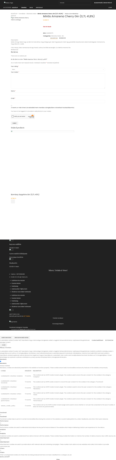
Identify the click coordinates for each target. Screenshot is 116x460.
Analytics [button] (3, 429)
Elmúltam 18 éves (6, 337)
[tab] (54, 38)
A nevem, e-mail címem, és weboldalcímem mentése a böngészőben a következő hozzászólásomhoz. (42, 108)
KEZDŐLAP (14, 14)
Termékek (22, 14)
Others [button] (2, 448)
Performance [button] (4, 421)
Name (13, 91)
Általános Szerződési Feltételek (21, 292)
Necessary (3, 363)
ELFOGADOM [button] (109, 340)
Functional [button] (3, 412)
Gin (63, 36)
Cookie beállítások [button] (97, 340)
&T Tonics (27, 316)
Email (13, 98)
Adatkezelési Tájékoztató (19, 289)
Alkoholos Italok (31, 14)
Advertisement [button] (4, 438)
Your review (15, 72)
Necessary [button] (3, 359)
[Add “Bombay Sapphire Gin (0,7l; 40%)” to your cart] (13, 201)
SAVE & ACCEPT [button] (5, 457)
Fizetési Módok (16, 283)
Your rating (15, 66)
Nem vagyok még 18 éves (21, 337)
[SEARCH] (89, 3)
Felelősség (15, 286)
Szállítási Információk (18, 280)
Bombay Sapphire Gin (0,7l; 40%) (25, 194)
